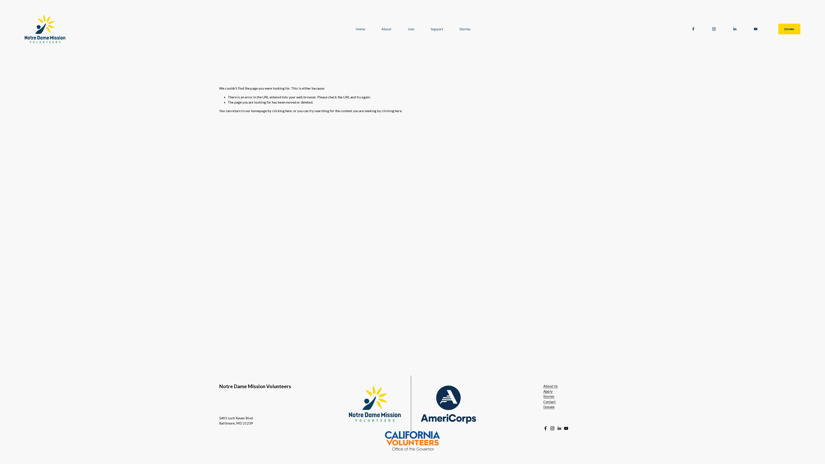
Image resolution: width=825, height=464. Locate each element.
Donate (789, 29)
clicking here (282, 111)
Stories (548, 396)
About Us (550, 386)
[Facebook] (693, 29)
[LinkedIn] (735, 29)
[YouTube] (755, 29)
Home (360, 29)
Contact (549, 402)
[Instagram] (714, 29)
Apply (548, 391)
